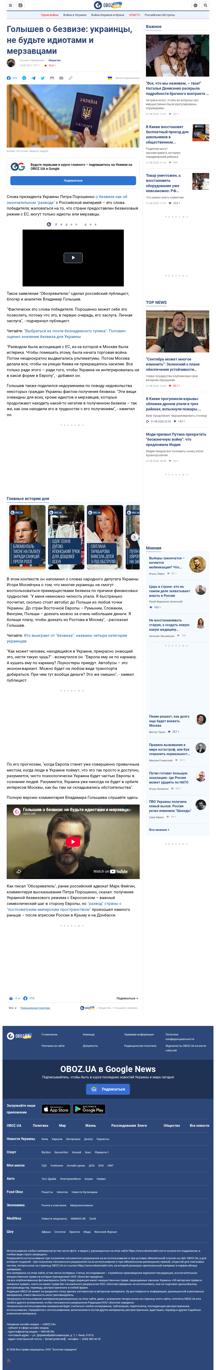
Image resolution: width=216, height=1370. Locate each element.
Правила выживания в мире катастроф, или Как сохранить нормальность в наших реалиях (169, 749)
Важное (154, 26)
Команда (88, 1034)
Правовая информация (139, 1034)
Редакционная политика (35, 1008)
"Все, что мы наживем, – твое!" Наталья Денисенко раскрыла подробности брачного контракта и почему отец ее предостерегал (177, 88)
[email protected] (55, 1339)
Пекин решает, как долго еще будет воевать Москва (169, 721)
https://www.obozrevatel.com (146, 1250)
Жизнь (90, 1126)
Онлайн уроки (76, 1165)
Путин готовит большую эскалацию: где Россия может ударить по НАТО (168, 777)
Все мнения (158, 830)
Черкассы (102, 1139)
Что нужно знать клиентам (165, 197)
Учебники (56, 1165)
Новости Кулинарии (84, 1192)
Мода (87, 1231)
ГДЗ (44, 1165)
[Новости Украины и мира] (87, 1009)
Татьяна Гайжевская (31, 60)
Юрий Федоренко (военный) (165, 601)
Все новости (199, 1126)
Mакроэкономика (81, 1205)
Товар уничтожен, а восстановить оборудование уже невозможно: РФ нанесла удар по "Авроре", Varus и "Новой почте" (163, 183)
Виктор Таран (157, 732)
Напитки (62, 1192)
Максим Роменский (161, 760)
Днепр (88, 1139)
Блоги (142, 1126)
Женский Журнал (105, 1231)
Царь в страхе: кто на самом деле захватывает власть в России (169, 591)
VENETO (134, 15)
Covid (92, 1218)
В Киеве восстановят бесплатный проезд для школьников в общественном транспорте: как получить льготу (167, 135)
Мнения (153, 548)
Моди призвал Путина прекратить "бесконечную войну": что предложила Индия (176, 439)
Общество (55, 60)
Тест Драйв (49, 1178)
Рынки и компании (54, 1205)
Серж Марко (156, 817)
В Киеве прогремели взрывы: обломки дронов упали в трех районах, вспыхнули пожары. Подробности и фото (172, 404)
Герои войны (50, 15)
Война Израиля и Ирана (107, 15)
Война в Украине (74, 15)
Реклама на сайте (53, 1045)
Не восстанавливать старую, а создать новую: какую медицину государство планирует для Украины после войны (170, 625)
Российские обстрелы (160, 15)
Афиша (46, 1231)
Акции (89, 1178)
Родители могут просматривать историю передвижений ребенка (163, 152)
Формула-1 (102, 1152)
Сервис (101, 1178)
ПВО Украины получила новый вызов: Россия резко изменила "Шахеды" (170, 806)
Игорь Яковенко (159, 788)
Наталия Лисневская (161, 636)
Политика (40, 1126)
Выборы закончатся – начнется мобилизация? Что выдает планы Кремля (167, 563)
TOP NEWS (156, 302)
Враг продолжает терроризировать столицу (176, 415)
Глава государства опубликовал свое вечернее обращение (172, 378)
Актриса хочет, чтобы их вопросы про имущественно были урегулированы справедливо (172, 104)
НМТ (110, 1165)
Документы (90, 1045)
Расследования (123, 1126)
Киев (45, 1139)
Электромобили (70, 1178)
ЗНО (101, 1165)
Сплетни (60, 1231)
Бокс (88, 1152)
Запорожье (73, 1139)
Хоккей (76, 1152)
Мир (62, 1126)
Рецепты (47, 1192)
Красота (74, 1231)
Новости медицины (54, 1218)
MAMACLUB (78, 1218)
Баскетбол (61, 1152)
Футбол (46, 1152)
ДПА (91, 1165)
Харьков (57, 1139)
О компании (49, 1034)
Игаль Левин (157, 573)
